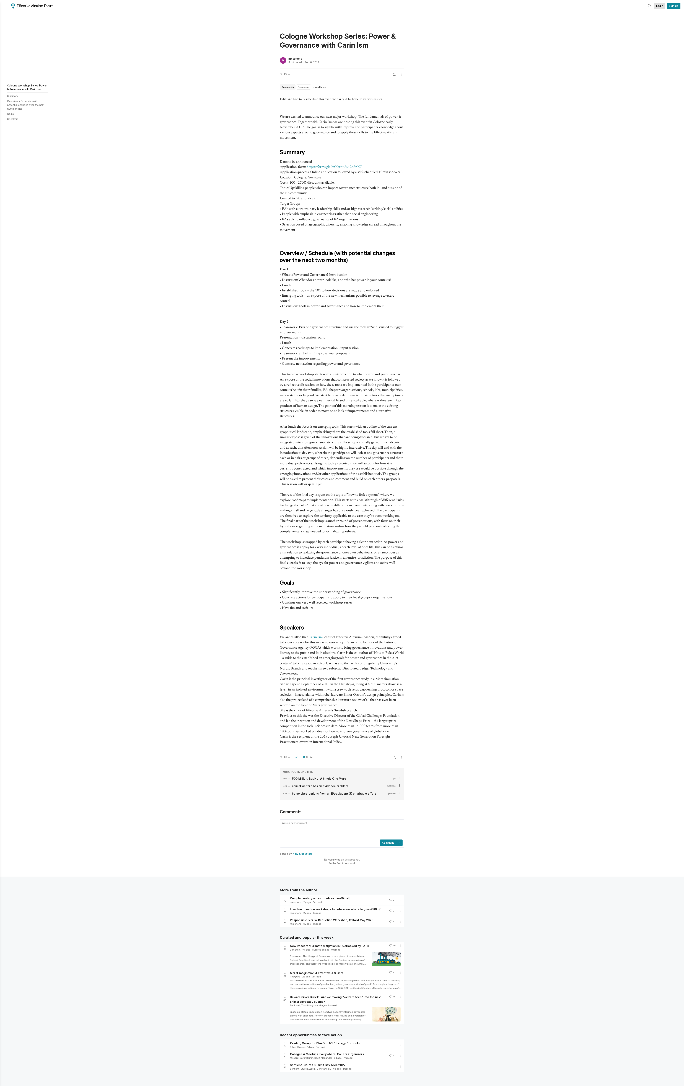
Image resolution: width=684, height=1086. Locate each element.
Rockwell (295, 1005)
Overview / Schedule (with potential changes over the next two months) (25, 105)
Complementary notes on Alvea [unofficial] (320, 898)
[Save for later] (387, 74)
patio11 (392, 793)
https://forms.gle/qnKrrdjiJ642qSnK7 (334, 167)
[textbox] (341, 830)
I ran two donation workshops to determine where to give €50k (334, 909)
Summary (12, 95)
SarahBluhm (306, 1057)
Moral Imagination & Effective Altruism (316, 973)
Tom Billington (309, 1005)
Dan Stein (295, 949)
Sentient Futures (299, 1068)
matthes (391, 785)
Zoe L (312, 1068)
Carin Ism (316, 637)
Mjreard (294, 1057)
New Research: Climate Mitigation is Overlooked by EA (328, 946)
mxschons (295, 58)
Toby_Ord (295, 976)
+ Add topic (319, 87)
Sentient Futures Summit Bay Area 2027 (318, 1065)
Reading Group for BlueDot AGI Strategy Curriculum (326, 1043)
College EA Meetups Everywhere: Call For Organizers (327, 1054)
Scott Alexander (323, 1057)
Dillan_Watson (297, 1047)
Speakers (12, 118)
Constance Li (324, 1068)
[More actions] (401, 74)
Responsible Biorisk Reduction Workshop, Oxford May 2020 (332, 920)
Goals (10, 113)
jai (394, 778)
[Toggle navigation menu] (7, 6)
